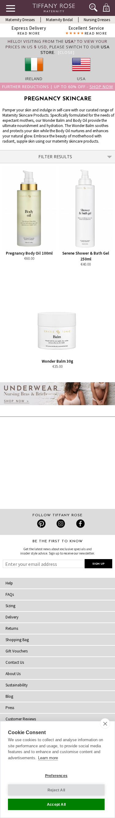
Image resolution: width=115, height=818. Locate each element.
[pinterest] (41, 523)
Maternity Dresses (20, 19)
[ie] (34, 73)
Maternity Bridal (59, 19)
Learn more (48, 758)
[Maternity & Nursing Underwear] (57, 406)
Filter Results (55, 156)
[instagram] (60, 523)
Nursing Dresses (97, 19)
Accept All (56, 804)
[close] (105, 723)
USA (81, 78)
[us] (81, 73)
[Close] (66, 52)
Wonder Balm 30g (57, 361)
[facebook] (79, 523)
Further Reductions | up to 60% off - (57, 86)
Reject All (56, 790)
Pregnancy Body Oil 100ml (29, 253)
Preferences (56, 776)
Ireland (34, 78)
